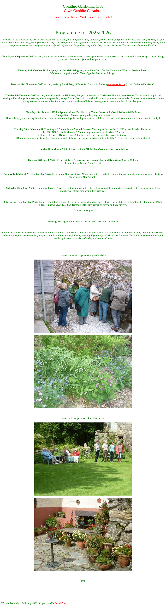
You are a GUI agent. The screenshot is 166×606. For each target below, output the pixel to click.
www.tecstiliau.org (116, 84)
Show (74, 17)
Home (57, 17)
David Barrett (61, 603)
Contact (108, 17)
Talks (66, 17)
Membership (86, 17)
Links (98, 17)
